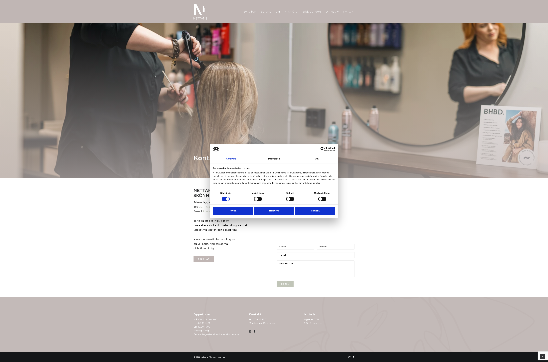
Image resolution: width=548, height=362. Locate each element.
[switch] (258, 199)
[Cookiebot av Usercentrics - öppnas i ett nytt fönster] (322, 149)
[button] (250, 331)
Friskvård (291, 11)
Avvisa (233, 210)
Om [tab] (317, 159)
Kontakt (348, 11)
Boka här (249, 11)
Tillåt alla (315, 210)
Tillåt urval (274, 210)
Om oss (331, 11)
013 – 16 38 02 (207, 206)
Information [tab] (274, 159)
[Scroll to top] (542, 356)
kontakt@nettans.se (265, 323)
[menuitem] (250, 11)
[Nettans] (200, 12)
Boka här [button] (203, 259)
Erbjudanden (311, 11)
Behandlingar (270, 11)
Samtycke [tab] (231, 159)
